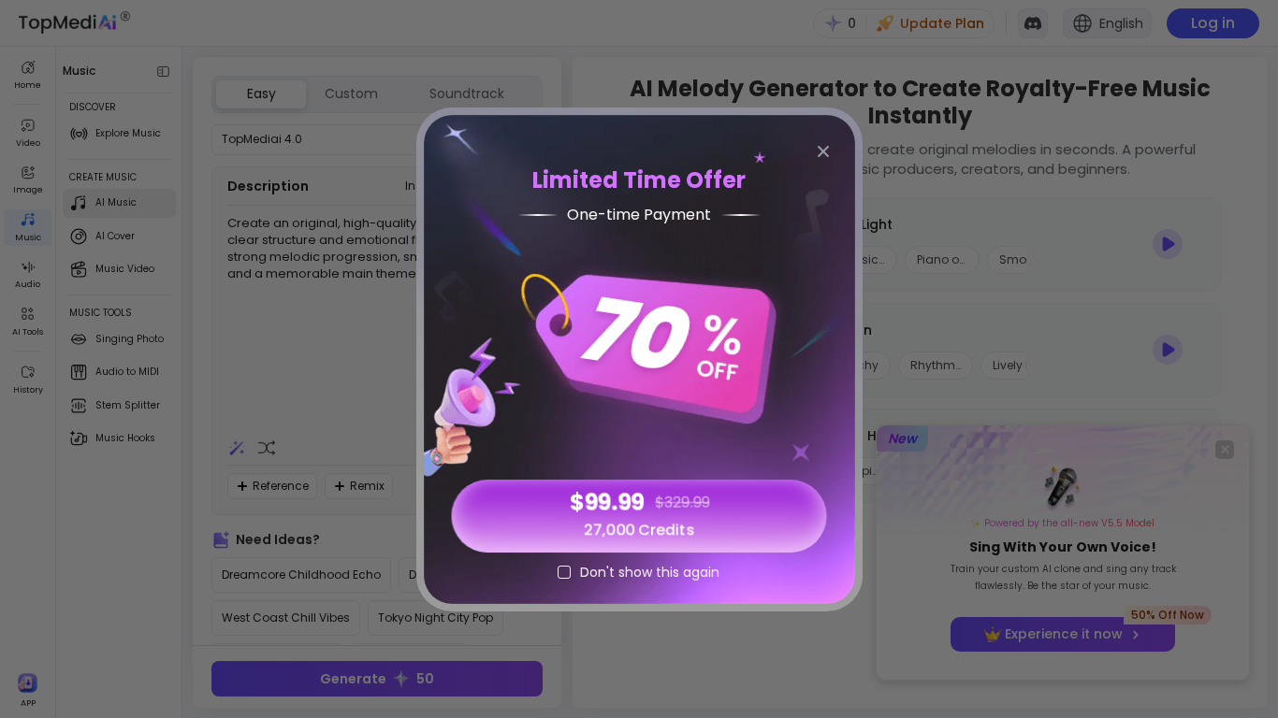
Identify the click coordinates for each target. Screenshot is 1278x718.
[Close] (823, 151)
